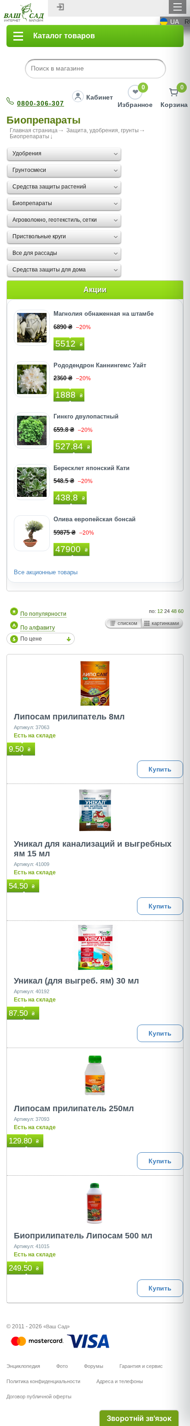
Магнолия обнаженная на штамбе (103, 313)
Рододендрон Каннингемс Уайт (99, 365)
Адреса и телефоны (119, 1381)
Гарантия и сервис (141, 1366)
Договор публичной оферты (38, 1396)
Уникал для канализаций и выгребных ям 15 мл (93, 848)
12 (160, 611)
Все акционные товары (45, 572)
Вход (60, 7)
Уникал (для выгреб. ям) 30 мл (76, 980)
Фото (62, 1366)
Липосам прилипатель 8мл (69, 716)
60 (181, 611)
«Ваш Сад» (56, 1326)
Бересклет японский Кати (91, 468)
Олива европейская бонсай (94, 519)
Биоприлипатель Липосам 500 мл (83, 1235)
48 (174, 611)
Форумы (93, 1366)
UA (174, 21)
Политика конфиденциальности (43, 1381)
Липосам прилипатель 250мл (74, 1108)
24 (167, 611)
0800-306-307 (40, 103)
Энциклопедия (23, 1366)
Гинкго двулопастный (86, 416)
